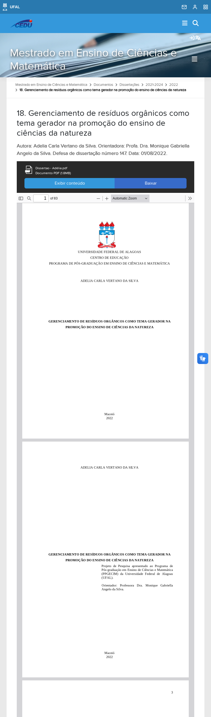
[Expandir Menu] (184, 23)
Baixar (151, 183)
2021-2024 (154, 85)
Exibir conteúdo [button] (70, 183)
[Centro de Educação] (21, 23)
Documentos (103, 85)
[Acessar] (192, 38)
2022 (173, 85)
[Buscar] (195, 23)
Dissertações (129, 85)
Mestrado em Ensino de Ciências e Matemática (93, 59)
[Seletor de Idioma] (198, 38)
